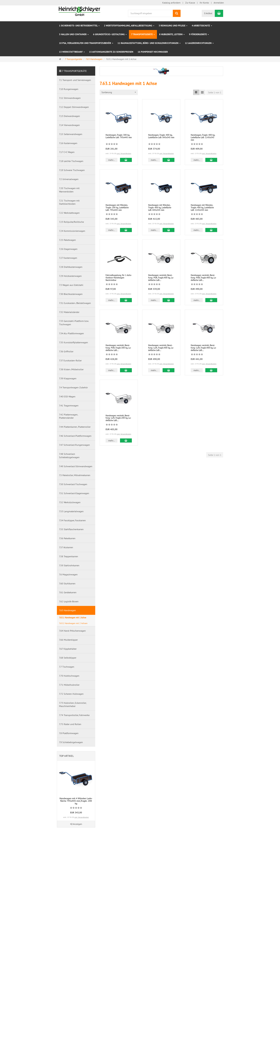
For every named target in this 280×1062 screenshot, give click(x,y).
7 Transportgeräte (142, 34)
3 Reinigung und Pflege (172, 25)
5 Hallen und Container (73, 34)
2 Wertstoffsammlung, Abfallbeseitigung (128, 25)
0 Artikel (208, 13)
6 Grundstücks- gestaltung (109, 34)
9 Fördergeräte (198, 34)
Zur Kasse (190, 2)
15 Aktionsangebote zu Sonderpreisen (111, 51)
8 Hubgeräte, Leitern (171, 34)
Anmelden (219, 2)
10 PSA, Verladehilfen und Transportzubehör (85, 43)
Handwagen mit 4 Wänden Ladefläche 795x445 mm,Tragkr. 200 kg (76, 801)
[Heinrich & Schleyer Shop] (79, 10)
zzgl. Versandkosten (124, 153)
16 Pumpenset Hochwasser (153, 51)
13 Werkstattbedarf (71, 51)
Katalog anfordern (171, 2)
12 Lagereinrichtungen (198, 43)
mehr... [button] (111, 159)
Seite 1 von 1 (214, 92)
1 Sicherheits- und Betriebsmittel (78, 25)
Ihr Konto (204, 2)
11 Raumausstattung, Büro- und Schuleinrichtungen (148, 43)
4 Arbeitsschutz (201, 25)
